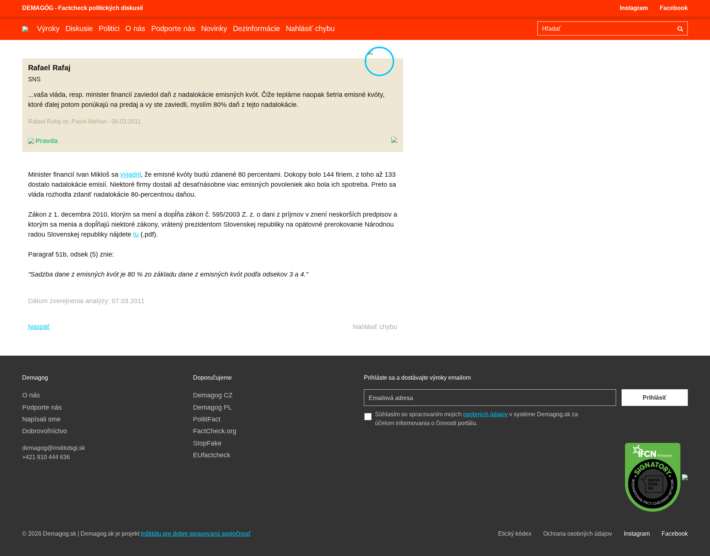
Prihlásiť (655, 397)
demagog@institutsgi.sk (53, 448)
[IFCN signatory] (652, 476)
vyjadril (130, 174)
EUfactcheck (211, 455)
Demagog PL (212, 407)
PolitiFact (206, 419)
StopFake (207, 443)
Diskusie (79, 28)
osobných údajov (485, 414)
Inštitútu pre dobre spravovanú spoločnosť (196, 533)
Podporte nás (173, 28)
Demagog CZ (213, 395)
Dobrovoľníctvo (44, 431)
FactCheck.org (214, 431)
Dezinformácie (256, 28)
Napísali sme (41, 419)
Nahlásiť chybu (310, 28)
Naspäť (39, 326)
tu (136, 234)
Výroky (48, 28)
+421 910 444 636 (46, 457)
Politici (109, 28)
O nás (135, 28)
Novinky (214, 28)
